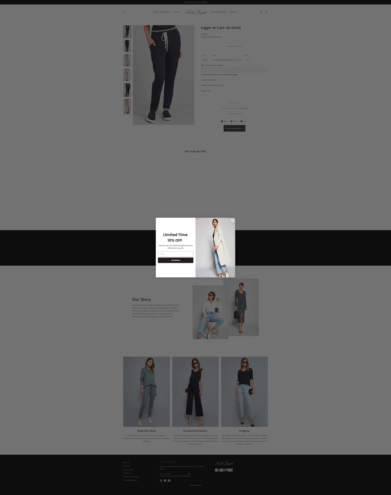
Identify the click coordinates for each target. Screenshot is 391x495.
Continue (175, 260)
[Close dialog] (232, 220)
